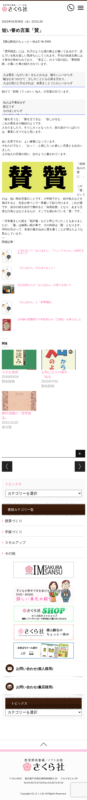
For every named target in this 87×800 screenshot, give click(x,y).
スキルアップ (15, 542)
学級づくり (13, 532)
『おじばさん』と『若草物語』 (35, 302)
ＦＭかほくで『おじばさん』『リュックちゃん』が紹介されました (51, 251)
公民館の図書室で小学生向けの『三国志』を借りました (49, 319)
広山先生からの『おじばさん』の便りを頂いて (44, 284)
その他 (10, 553)
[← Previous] (7, 466)
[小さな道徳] (19, 359)
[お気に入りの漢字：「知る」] (58, 359)
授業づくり (13, 521)
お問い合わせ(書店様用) (34, 687)
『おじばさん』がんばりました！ (37, 267)
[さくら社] (14, 6)
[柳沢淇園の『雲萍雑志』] (19, 401)
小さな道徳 (10, 372)
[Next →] (80, 466)
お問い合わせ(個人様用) (34, 669)
